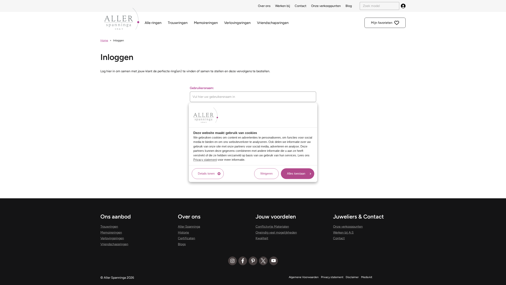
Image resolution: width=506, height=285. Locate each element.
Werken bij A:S (343, 232)
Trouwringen (178, 23)
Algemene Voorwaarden (304, 277)
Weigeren (266, 173)
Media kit (366, 277)
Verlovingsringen (237, 23)
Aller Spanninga (189, 226)
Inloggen (118, 40)
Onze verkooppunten (326, 6)
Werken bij (282, 6)
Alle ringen (153, 23)
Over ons (264, 6)
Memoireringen (206, 23)
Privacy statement (205, 160)
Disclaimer (352, 277)
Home (104, 40)
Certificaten (186, 238)
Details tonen (206, 173)
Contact (300, 6)
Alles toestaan (296, 173)
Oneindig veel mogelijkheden (276, 232)
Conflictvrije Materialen (272, 226)
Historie (183, 232)
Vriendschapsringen (273, 23)
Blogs (182, 244)
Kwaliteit (262, 238)
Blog (349, 6)
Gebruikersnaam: (202, 88)
